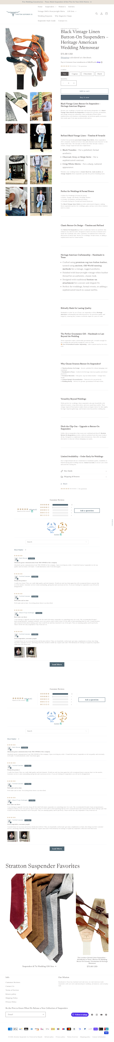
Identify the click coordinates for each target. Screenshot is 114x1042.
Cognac (75, 74)
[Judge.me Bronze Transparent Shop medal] (62, 527)
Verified (56, 534)
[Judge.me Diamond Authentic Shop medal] (51, 527)
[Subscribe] (43, 1014)
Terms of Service (12, 990)
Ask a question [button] (87, 510)
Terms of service (72, 1037)
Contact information (99, 1037)
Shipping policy (85, 1037)
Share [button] (65, 484)
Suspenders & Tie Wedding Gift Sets (38, 967)
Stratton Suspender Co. (21, 1037)
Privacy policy (60, 1037)
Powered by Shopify (36, 1037)
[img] (18, 555)
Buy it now (84, 97)
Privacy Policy (11, 1002)
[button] (50, 6)
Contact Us (10, 986)
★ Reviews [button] (112, 522)
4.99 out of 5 (33, 509)
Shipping (65, 57)
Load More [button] (57, 664)
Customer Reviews (13, 982)
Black (100, 74)
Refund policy (49, 1037)
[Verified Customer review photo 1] (19, 652)
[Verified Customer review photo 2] (31, 652)
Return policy (11, 994)
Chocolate (88, 74)
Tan (64, 74)
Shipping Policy (12, 998)
